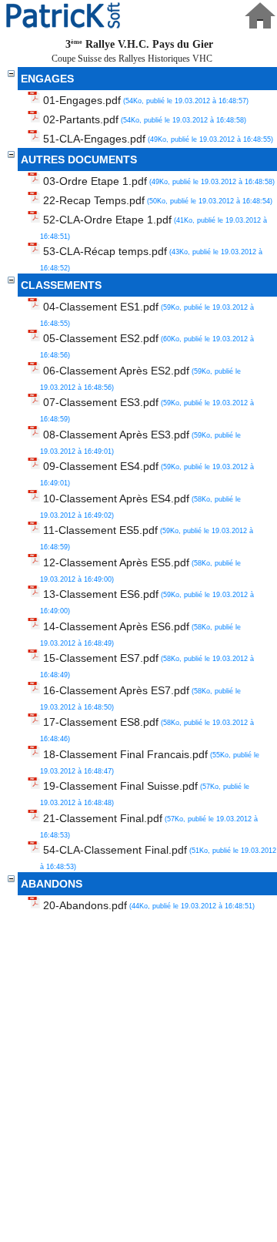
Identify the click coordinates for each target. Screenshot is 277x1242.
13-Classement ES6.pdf (147, 601)
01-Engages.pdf (146, 100)
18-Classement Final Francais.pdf (149, 761)
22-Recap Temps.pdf (157, 200)
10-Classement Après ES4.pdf (140, 505)
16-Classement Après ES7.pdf (140, 697)
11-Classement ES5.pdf (146, 537)
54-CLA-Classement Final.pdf (158, 857)
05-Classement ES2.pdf (147, 345)
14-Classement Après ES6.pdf (140, 633)
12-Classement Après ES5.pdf (140, 569)
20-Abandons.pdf (149, 905)
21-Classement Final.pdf (149, 825)
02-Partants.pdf (144, 119)
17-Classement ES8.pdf (147, 729)
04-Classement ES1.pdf (147, 313)
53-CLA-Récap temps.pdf (151, 258)
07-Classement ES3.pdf (147, 409)
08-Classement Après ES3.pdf (140, 441)
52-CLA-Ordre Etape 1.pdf (153, 226)
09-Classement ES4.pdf (147, 473)
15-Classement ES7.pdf (147, 665)
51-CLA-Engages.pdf (158, 139)
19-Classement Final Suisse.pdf (144, 793)
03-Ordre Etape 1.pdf (159, 181)
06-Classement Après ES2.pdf (140, 377)
